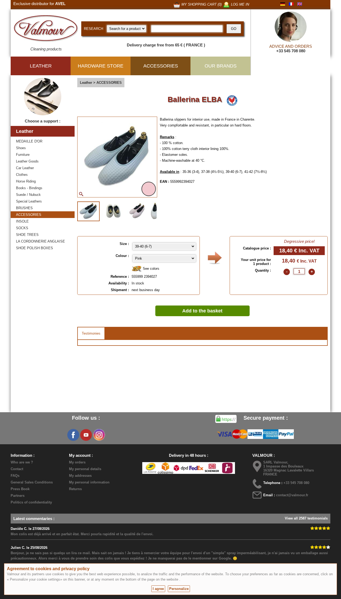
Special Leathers (29, 201)
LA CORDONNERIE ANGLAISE (40, 241)
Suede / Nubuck (28, 195)
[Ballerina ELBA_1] (88, 211)
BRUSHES (24, 208)
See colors (150, 269)
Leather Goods (27, 161)
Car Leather (25, 168)
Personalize (179, 589)
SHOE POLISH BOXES (34, 248)
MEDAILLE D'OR (29, 141)
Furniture (23, 155)
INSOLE (22, 221)
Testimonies (91, 333)
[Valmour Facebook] (73, 435)
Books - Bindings (29, 188)
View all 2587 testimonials (306, 518)
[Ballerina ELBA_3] (137, 210)
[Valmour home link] (46, 29)
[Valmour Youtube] (86, 435)
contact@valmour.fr (292, 495)
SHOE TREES (27, 235)
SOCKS (22, 228)
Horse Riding (26, 181)
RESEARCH (93, 29)
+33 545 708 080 (290, 51)
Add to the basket (202, 311)
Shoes (21, 148)
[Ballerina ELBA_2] (113, 210)
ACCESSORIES (28, 215)
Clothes (22, 175)
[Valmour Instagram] (98, 435)
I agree (158, 589)
